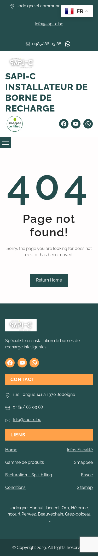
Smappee (83, 462)
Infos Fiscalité (80, 449)
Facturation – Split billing (28, 474)
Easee (87, 474)
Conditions (15, 487)
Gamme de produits (24, 462)
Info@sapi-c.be (49, 23)
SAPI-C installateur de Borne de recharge (46, 92)
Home (11, 449)
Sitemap (85, 487)
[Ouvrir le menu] (5, 142)
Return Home (49, 280)
